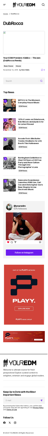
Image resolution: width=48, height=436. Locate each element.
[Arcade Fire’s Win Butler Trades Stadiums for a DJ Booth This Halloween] (9, 143)
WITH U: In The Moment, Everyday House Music (29, 101)
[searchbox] (21, 81)
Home (5, 14)
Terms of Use (11, 410)
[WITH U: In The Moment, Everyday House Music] (9, 105)
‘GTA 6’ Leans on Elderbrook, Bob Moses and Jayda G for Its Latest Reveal (31, 121)
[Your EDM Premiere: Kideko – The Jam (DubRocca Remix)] (24, 42)
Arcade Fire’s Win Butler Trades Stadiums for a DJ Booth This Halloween (29, 140)
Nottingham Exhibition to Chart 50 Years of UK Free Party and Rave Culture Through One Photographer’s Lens (29, 162)
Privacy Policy (38, 408)
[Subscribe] (42, 400)
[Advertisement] (24, 295)
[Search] (42, 81)
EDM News (23, 106)
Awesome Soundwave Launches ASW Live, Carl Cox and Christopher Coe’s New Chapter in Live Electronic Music (30, 185)
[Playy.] (24, 336)
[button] (4, 4)
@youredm (20, 205)
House (18, 66)
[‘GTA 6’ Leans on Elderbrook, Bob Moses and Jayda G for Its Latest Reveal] (9, 124)
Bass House (8, 66)
